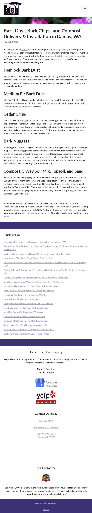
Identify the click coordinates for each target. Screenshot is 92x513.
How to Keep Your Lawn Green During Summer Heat (28, 258)
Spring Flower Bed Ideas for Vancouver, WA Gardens (28, 303)
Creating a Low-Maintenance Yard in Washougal (26, 308)
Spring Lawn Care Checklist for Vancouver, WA (25, 325)
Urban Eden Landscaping (64, 56)
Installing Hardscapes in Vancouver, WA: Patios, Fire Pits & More (34, 282)
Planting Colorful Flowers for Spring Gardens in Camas (29, 329)
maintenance (10, 153)
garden (30, 184)
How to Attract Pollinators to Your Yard (22, 299)
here (6, 216)
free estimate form (68, 210)
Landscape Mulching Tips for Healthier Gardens (26, 320)
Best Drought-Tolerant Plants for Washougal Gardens (29, 290)
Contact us (15, 210)
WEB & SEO (46, 510)
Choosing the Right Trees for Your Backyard (24, 316)
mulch (24, 49)
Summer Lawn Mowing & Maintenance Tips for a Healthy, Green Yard (36, 277)
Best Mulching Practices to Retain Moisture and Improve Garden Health (37, 253)
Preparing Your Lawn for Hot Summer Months (25, 295)
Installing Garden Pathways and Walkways (23, 312)
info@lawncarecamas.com (46, 427)
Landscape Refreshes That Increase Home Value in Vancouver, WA (35, 242)
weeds (46, 153)
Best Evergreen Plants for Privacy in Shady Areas (26, 333)
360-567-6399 (46, 421)
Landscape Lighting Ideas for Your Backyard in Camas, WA (31, 286)
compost (64, 184)
